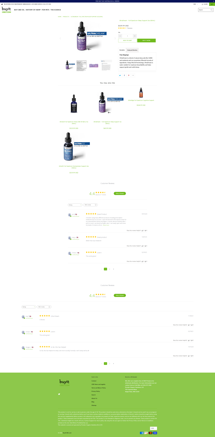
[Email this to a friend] (133, 75)
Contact (94, 381)
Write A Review (120, 193)
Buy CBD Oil (19, 10)
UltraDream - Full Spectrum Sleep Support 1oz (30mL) (107, 103)
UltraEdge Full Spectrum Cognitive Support (141, 92)
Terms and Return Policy (99, 388)
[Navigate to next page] (113, 269)
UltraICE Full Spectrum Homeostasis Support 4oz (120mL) (74, 148)
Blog (93, 402)
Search (94, 395)
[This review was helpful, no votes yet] (142, 230)
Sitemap (94, 405)
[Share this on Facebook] (124, 75)
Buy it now (146, 40)
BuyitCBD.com (67, 433)
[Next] (115, 38)
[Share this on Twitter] (120, 75)
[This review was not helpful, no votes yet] (145, 230)
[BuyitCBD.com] (6, 10)
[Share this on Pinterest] (129, 75)
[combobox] (75, 204)
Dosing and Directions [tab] (132, 50)
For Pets (45, 10)
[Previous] (60, 38)
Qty (119, 32)
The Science (56, 10)
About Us (94, 398)
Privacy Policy (96, 391)
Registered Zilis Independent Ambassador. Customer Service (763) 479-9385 (27, 4)
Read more (106, 225)
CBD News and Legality (98, 384)
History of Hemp (33, 10)
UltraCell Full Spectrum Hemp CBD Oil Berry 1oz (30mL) (74, 103)
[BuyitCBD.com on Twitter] (2, 4)
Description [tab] (122, 50)
